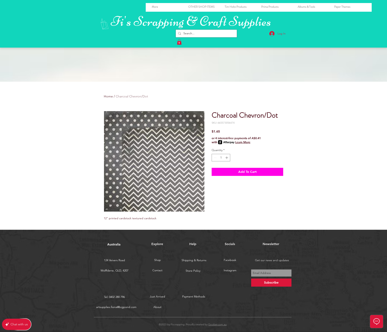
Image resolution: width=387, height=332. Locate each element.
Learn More (242, 142)
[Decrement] (214, 157)
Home (108, 96)
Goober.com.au (217, 324)
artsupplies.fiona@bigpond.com (116, 307)
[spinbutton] (221, 157)
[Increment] (227, 157)
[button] (313, 6)
